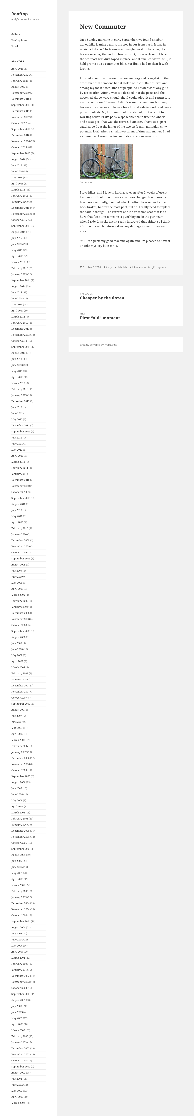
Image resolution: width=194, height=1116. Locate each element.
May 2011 (16, 449)
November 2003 (20, 982)
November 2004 (20, 909)
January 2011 (19, 474)
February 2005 (19, 891)
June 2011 (17, 443)
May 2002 (16, 1090)
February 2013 (19, 389)
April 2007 (17, 734)
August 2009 (18, 564)
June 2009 (17, 576)
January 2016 (19, 201)
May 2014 (16, 304)
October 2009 (19, 552)
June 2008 (17, 649)
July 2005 (16, 861)
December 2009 (20, 540)
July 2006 (16, 788)
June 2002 (17, 1084)
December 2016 (20, 135)
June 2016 (17, 171)
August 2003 (18, 1000)
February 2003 (19, 1036)
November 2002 (20, 1054)
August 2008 (18, 637)
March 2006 (18, 812)
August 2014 (18, 286)
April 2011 (17, 455)
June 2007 (17, 721)
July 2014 (16, 292)
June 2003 (17, 1012)
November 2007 (20, 691)
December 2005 (20, 830)
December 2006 (20, 758)
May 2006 (16, 800)
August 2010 (18, 504)
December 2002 (20, 1048)
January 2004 (19, 969)
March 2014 (18, 316)
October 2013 (19, 340)
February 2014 (19, 322)
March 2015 (18, 262)
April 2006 (17, 806)
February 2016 (19, 195)
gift (154, 267)
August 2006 (18, 782)
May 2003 (16, 1018)
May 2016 (16, 177)
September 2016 (20, 153)
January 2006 (19, 824)
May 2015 (16, 250)
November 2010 (20, 486)
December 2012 (20, 401)
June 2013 (17, 365)
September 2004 (20, 921)
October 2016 (19, 147)
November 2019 (20, 92)
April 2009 (17, 588)
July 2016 (16, 165)
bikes (135, 267)
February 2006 (19, 818)
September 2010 (20, 498)
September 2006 (20, 776)
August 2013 (18, 353)
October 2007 (19, 697)
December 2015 (20, 207)
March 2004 (18, 957)
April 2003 (17, 1024)
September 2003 (20, 994)
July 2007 (16, 715)
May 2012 (16, 419)
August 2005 (18, 855)
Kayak (14, 46)
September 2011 (20, 431)
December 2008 (20, 613)
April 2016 (17, 183)
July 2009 (16, 570)
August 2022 (18, 86)
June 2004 (17, 939)
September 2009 (20, 558)
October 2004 (19, 915)
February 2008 (19, 673)
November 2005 (20, 836)
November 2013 (20, 334)
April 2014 (17, 310)
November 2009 (20, 546)
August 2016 (18, 159)
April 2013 (17, 377)
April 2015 (17, 256)
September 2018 (20, 105)
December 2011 (20, 425)
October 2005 (19, 842)
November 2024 (20, 74)
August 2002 (18, 1072)
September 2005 (20, 848)
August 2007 (18, 709)
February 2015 (19, 268)
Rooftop (19, 13)
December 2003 (20, 976)
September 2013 (20, 347)
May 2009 (16, 582)
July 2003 (16, 1006)
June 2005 (17, 867)
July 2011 (16, 437)
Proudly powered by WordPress (98, 344)
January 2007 (19, 752)
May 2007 (16, 728)
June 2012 (17, 413)
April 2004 (17, 951)
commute (144, 267)
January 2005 (19, 897)
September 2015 (20, 226)
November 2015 (20, 213)
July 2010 (16, 510)
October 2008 (19, 625)
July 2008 (16, 643)
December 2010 (20, 480)
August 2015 (18, 232)
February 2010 (19, 528)
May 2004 (16, 945)
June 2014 (17, 298)
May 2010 (16, 516)
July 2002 (16, 1078)
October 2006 (19, 770)
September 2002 (20, 1066)
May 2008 (16, 655)
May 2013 (16, 371)
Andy (109, 267)
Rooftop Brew (19, 40)
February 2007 (19, 746)
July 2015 (16, 238)
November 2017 (20, 117)
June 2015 (17, 244)
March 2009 (18, 594)
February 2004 (19, 963)
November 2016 (20, 141)
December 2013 (20, 328)
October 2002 (19, 1060)
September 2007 (20, 703)
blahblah (122, 267)
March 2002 (18, 1103)
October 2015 (19, 220)
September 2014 (20, 280)
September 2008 (20, 631)
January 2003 (19, 1042)
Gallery (15, 34)
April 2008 (17, 661)
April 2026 (17, 68)
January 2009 (19, 607)
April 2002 (17, 1096)
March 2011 (18, 461)
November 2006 (20, 764)
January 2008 (19, 679)
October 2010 (19, 492)
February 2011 (19, 467)
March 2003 (18, 1030)
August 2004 (18, 927)
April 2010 (17, 522)
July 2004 (16, 933)
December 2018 (20, 99)
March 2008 (18, 667)
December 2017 (20, 111)
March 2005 (18, 885)
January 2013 (19, 395)
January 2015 (19, 274)
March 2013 (18, 383)
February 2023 (19, 80)
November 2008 (20, 619)
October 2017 (19, 123)
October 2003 (19, 988)
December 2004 (20, 903)
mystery (161, 267)
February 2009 (19, 601)
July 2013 (16, 359)
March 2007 (18, 740)
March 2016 (18, 189)
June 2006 (17, 794)
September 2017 (20, 129)
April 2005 (17, 879)
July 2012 (16, 407)
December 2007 (20, 685)
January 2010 (19, 534)
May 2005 (16, 873)
